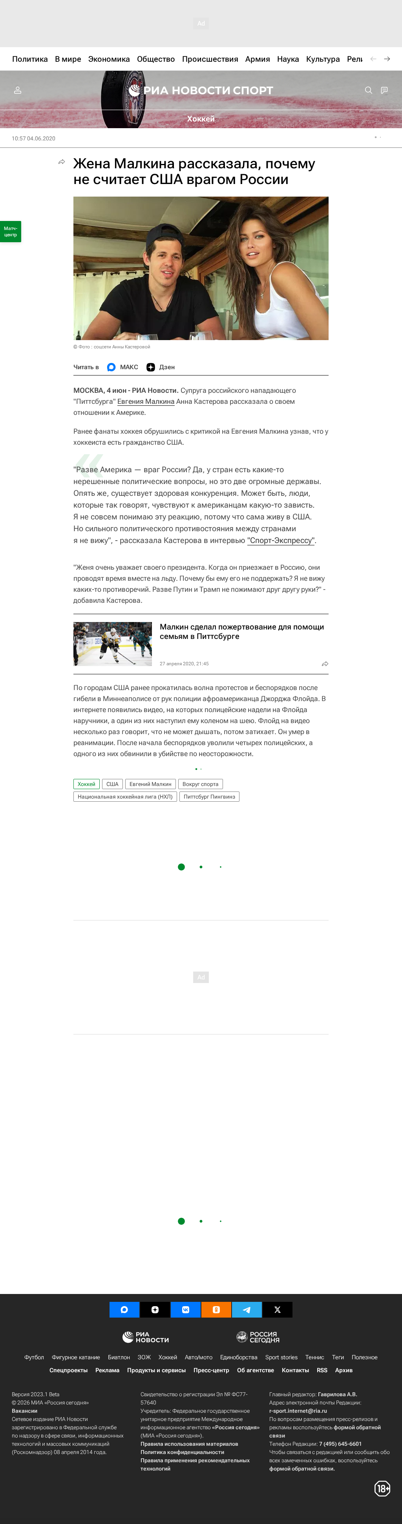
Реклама (107, 1370)
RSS (322, 1370)
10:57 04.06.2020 (33, 138)
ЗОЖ (144, 1357)
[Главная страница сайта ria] (174, 90)
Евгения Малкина (146, 401)
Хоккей (86, 784)
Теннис (314, 1357)
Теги (338, 1357)
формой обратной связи (301, 1468)
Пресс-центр (211, 1370)
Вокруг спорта (201, 784)
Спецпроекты (68, 1370)
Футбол (34, 1357)
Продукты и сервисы (156, 1370)
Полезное (365, 1357)
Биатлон (119, 1357)
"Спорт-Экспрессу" (280, 540)
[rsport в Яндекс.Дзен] (155, 1310)
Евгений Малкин (151, 784)
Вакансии (24, 1411)
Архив (344, 1370)
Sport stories (281, 1357)
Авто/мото (198, 1357)
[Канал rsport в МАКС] (124, 1310)
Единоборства (239, 1357)
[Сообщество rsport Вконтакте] (186, 1310)
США (112, 784)
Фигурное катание (76, 1357)
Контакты (295, 1370)
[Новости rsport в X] (277, 1310)
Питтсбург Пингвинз (209, 796)
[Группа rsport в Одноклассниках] (216, 1310)
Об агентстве (255, 1370)
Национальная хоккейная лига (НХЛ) (125, 796)
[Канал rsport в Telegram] (247, 1310)
